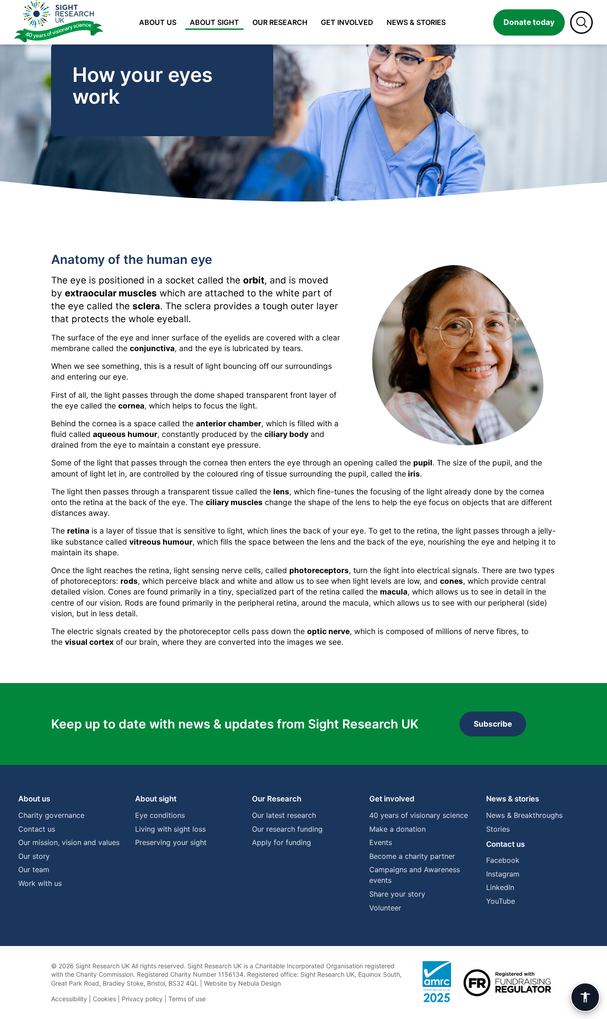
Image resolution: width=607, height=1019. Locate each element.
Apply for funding (281, 842)
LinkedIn (500, 887)
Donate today (529, 22)
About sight (214, 22)
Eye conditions (160, 815)
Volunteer (385, 907)
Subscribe (493, 723)
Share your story (397, 894)
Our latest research (284, 815)
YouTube (500, 901)
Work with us (40, 883)
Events (380, 842)
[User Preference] (585, 997)
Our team (33, 869)
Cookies (104, 999)
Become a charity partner (412, 856)
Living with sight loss (170, 829)
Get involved (347, 22)
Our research (279, 22)
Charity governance (51, 815)
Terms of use (187, 999)
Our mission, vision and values (69, 842)
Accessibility (69, 999)
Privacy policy (142, 999)
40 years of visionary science (418, 815)
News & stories (416, 22)
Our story (34, 856)
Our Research (276, 798)
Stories (498, 829)
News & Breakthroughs (524, 815)
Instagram (502, 873)
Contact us (36, 829)
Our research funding (287, 829)
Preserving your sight (171, 842)
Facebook (502, 860)
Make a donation (397, 829)
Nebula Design (259, 983)
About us (157, 22)
